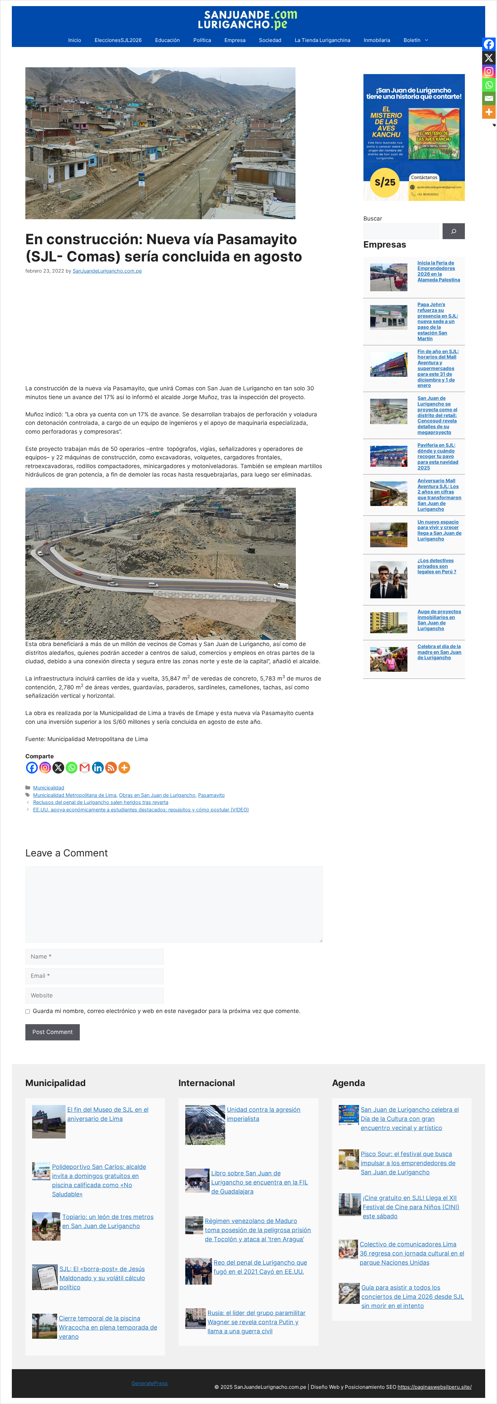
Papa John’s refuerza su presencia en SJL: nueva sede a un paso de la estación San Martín (438, 321)
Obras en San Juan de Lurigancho (157, 795)
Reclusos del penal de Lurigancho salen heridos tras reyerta (100, 802)
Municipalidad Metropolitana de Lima (74, 795)
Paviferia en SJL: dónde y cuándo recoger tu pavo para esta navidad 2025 (438, 456)
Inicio (74, 40)
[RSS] (111, 768)
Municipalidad (48, 787)
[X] (58, 768)
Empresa (234, 40)
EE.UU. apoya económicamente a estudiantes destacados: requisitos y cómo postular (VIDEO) (141, 809)
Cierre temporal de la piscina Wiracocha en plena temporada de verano (108, 1327)
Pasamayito (211, 795)
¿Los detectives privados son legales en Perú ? (437, 566)
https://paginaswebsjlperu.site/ (435, 1387)
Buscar (372, 218)
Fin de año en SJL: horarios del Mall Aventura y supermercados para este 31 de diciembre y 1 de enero (438, 368)
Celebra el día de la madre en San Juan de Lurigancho (440, 652)
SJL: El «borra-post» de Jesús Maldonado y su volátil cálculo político (102, 1278)
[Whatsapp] (71, 768)
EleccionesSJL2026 (118, 40)
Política (202, 40)
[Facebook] (32, 768)
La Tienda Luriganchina (322, 40)
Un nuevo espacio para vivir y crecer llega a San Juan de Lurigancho (440, 530)
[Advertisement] (174, 333)
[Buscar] (454, 231)
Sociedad (270, 40)
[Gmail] (85, 768)
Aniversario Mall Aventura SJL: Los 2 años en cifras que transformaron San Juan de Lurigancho (440, 495)
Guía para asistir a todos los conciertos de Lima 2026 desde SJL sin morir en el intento (412, 1296)
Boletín (412, 40)
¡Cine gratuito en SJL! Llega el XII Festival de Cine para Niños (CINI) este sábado (411, 1207)
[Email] (489, 98)
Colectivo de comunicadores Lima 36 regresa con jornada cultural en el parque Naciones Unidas (412, 1253)
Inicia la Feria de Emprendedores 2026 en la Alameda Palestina (439, 271)
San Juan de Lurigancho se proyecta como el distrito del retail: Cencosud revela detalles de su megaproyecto (437, 415)
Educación (167, 40)
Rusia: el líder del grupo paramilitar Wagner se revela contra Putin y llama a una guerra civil (257, 1322)
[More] (124, 768)
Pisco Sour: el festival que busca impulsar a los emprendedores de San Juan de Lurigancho (408, 1163)
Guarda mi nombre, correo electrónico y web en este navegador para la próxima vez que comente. (167, 1011)
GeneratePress (150, 1383)
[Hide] (494, 125)
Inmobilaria (377, 40)
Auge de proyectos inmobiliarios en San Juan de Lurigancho (439, 619)
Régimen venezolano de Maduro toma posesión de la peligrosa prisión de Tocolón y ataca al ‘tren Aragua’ (258, 1230)
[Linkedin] (98, 768)
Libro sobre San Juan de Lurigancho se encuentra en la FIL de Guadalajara (259, 1182)
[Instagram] (45, 768)
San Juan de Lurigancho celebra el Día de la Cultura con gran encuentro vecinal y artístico (410, 1118)
